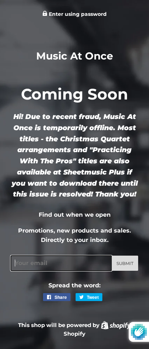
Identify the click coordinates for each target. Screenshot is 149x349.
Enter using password (77, 14)
